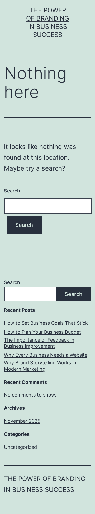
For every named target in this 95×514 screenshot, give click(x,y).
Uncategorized (20, 447)
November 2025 (22, 421)
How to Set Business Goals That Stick (46, 323)
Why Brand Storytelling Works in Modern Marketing (40, 365)
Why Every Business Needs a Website (45, 355)
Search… (14, 191)
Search (12, 282)
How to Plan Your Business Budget (42, 332)
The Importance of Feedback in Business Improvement (39, 343)
